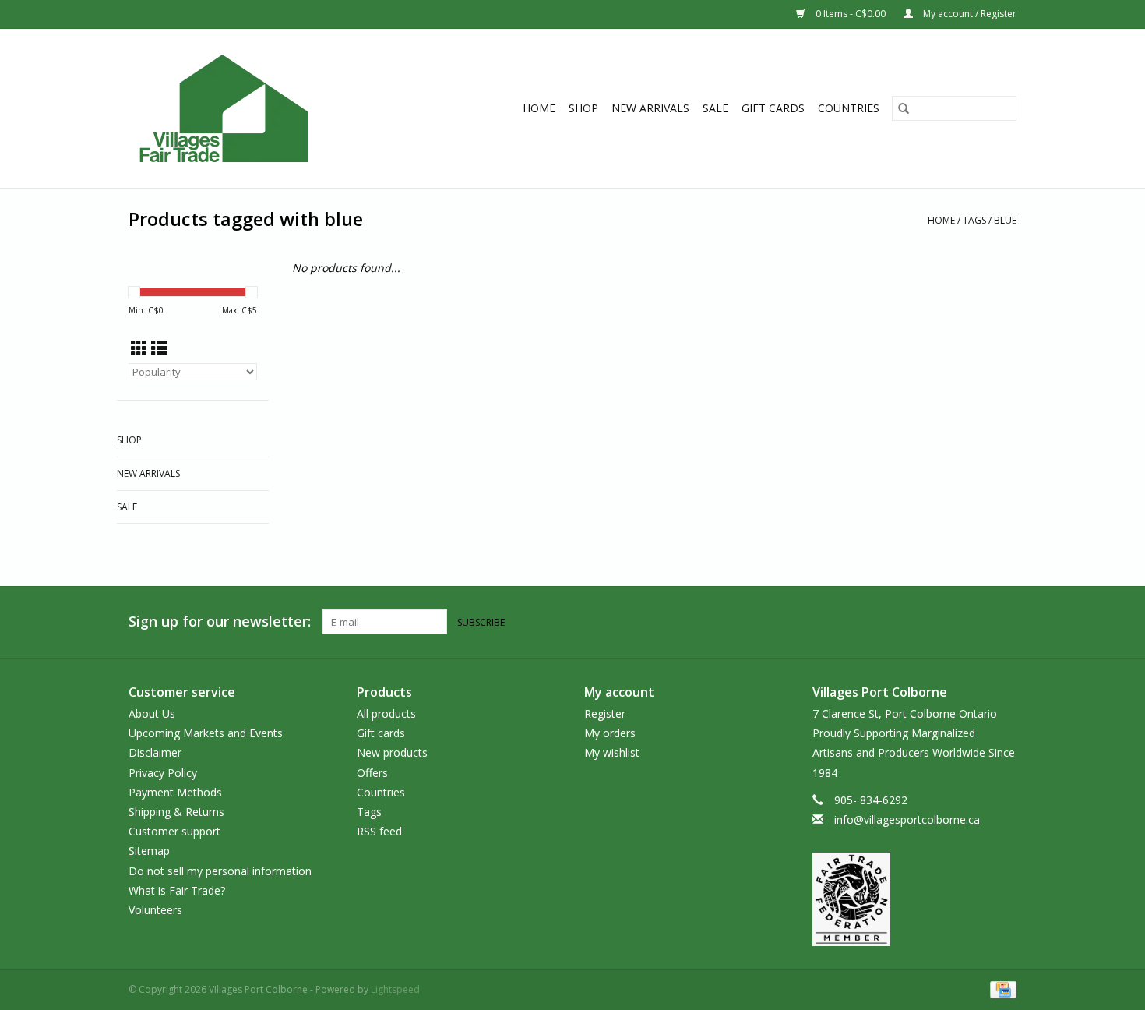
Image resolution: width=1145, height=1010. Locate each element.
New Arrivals (650, 108)
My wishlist (611, 752)
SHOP (583, 108)
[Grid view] (139, 348)
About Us (152, 713)
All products (386, 713)
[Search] (903, 108)
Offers (372, 772)
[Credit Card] (1000, 988)
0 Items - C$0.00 (850, 13)
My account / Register (968, 13)
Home (539, 108)
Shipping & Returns (176, 811)
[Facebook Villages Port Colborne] (976, 621)
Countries (848, 108)
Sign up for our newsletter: (220, 621)
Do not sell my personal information (220, 870)
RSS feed (379, 831)
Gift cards (773, 108)
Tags (974, 220)
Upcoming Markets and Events (206, 733)
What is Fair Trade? (177, 890)
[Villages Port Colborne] (252, 108)
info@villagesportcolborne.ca (907, 819)
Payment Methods (175, 792)
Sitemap (149, 850)
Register (604, 713)
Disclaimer (155, 752)
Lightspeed (395, 989)
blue (1005, 220)
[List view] (159, 348)
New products (392, 752)
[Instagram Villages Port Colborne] (1004, 621)
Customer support (174, 831)
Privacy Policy (163, 772)
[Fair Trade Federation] (914, 899)
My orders (610, 733)
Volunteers (155, 909)
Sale (715, 108)
